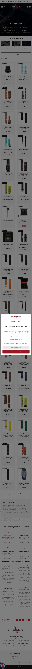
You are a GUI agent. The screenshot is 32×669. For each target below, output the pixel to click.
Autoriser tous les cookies (16, 351)
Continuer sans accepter (15, 321)
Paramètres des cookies (16, 347)
